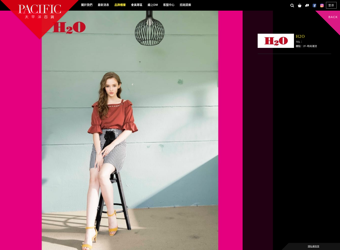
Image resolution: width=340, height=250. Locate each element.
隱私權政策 (313, 246)
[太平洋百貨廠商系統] (307, 5)
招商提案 (185, 4)
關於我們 (86, 4)
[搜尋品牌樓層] (292, 5)
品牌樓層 (120, 4)
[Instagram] (322, 5)
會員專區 (136, 4)
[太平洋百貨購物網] (299, 5)
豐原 (331, 5)
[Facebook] (314, 5)
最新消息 (103, 4)
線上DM (153, 4)
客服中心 (168, 4)
